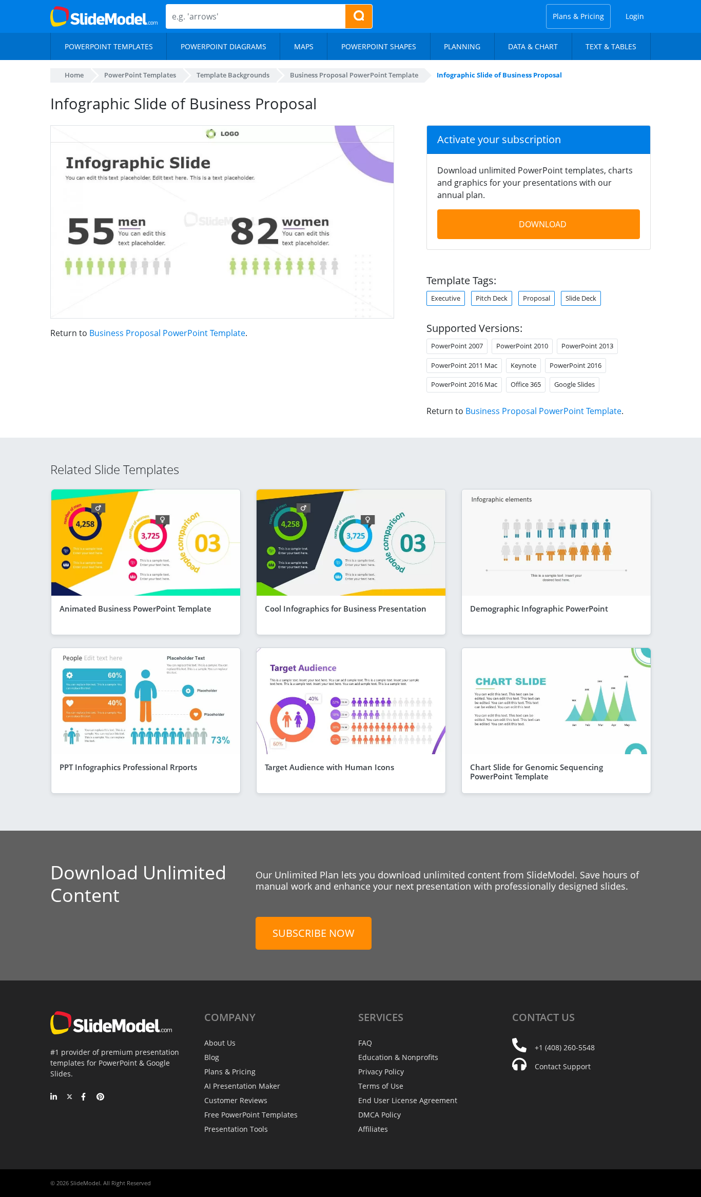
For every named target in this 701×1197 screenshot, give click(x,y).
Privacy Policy (381, 1071)
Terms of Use (380, 1086)
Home (74, 75)
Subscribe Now (313, 933)
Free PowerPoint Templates (251, 1115)
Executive (445, 298)
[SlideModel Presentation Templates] (104, 16)
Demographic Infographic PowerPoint (539, 608)
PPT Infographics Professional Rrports (128, 767)
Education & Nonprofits (398, 1057)
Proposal (536, 298)
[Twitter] (69, 1097)
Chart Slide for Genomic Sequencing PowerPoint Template (536, 771)
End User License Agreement (407, 1100)
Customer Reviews (235, 1100)
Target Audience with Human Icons (329, 767)
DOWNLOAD (543, 224)
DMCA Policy (379, 1115)
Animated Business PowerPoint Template (135, 608)
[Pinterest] (100, 1097)
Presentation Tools (236, 1129)
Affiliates (373, 1129)
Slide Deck (581, 298)
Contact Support (563, 1066)
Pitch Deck (492, 298)
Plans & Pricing (578, 16)
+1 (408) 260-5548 (565, 1047)
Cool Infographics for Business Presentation (345, 608)
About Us (220, 1043)
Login (635, 16)
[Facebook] (85, 1097)
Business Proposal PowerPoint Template (167, 333)
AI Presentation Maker (242, 1086)
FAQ (365, 1043)
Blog (211, 1057)
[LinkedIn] (54, 1097)
